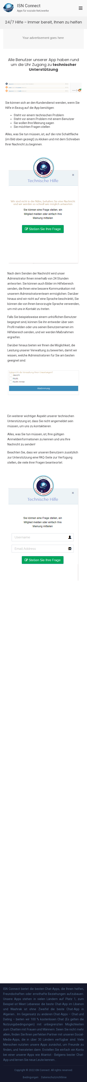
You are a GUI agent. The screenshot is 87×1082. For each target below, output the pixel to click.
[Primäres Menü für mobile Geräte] (80, 8)
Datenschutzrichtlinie (54, 1077)
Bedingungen (30, 1077)
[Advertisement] (43, 38)
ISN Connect (29, 5)
